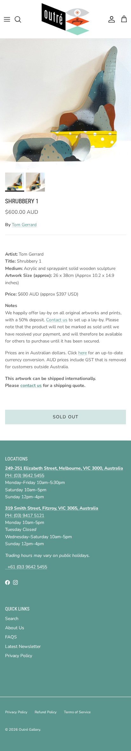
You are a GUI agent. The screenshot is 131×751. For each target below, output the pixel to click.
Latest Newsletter (23, 646)
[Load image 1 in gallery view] (65, 104)
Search (11, 619)
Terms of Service (77, 712)
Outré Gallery (29, 729)
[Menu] (7, 19)
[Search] (21, 19)
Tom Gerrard (24, 225)
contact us (31, 385)
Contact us (56, 320)
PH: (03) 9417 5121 (24, 516)
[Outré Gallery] (65, 19)
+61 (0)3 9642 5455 (26, 567)
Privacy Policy (18, 656)
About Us (14, 628)
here (82, 353)
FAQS (11, 637)
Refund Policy (46, 712)
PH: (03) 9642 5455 (24, 476)
